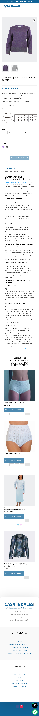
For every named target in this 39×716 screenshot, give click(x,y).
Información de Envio (19, 650)
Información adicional (15, 172)
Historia (19, 677)
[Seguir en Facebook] (17, 690)
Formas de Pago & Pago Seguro (19, 644)
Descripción (10, 168)
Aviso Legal (19, 680)
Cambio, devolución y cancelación (19, 653)
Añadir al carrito (19, 158)
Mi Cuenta (19, 641)
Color (4, 143)
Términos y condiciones (19, 647)
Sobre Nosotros (19, 674)
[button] (34, 20)
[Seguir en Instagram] (21, 690)
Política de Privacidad (19, 684)
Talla (3, 129)
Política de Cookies (19, 687)
